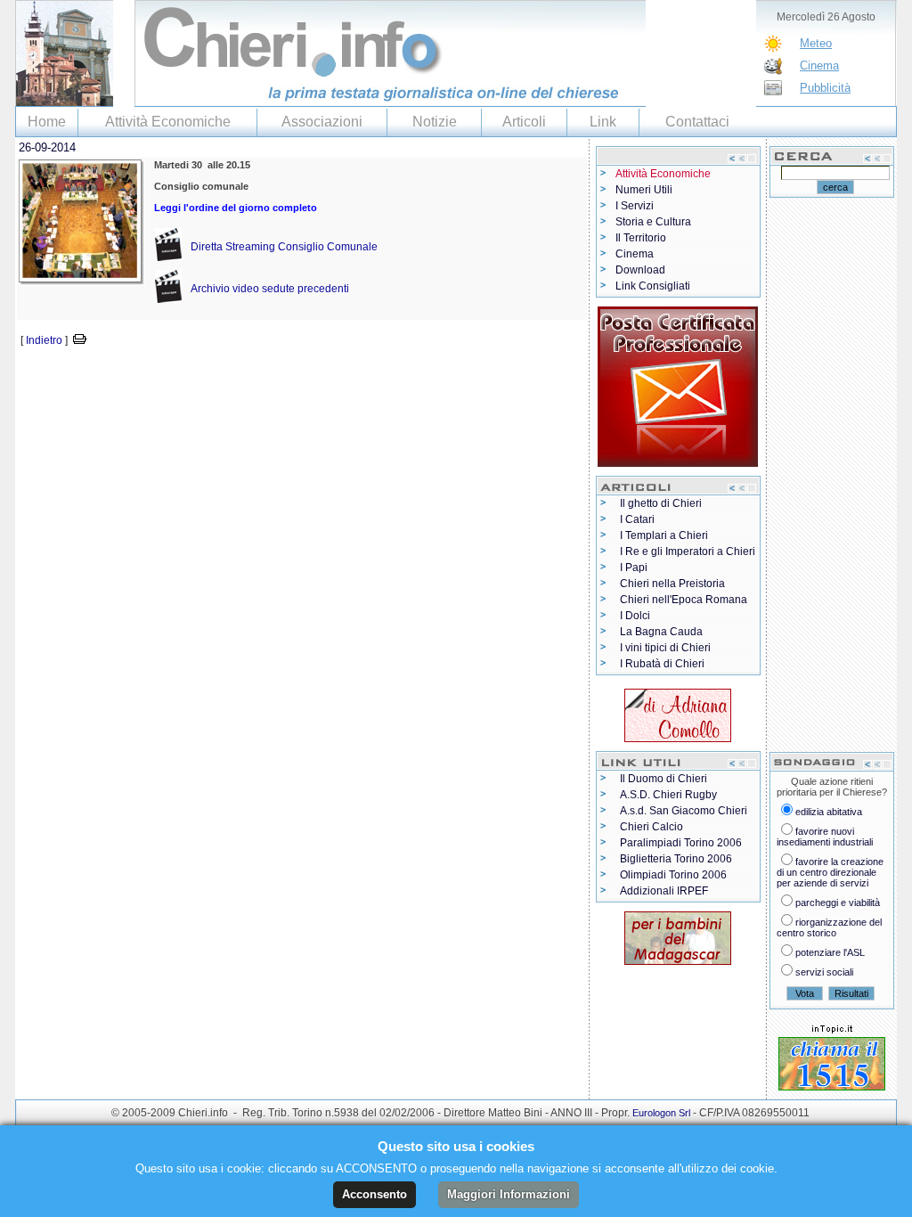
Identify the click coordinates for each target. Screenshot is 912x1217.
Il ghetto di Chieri (661, 503)
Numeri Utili (643, 190)
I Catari (637, 519)
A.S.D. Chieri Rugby (668, 794)
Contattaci (697, 121)
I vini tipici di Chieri (665, 647)
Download (640, 270)
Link (603, 121)
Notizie (434, 121)
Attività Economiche (168, 121)
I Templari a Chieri (664, 535)
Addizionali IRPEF (664, 891)
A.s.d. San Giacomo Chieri (683, 811)
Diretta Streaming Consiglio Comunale (284, 247)
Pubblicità (825, 87)
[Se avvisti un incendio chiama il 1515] (831, 1060)
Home (47, 121)
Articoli (524, 121)
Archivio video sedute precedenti (270, 288)
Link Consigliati (652, 286)
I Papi (633, 567)
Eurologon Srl (661, 1112)
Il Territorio (640, 238)
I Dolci (635, 615)
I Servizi (634, 206)
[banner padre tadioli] (677, 934)
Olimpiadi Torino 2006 (673, 875)
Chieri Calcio (651, 827)
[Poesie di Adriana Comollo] (677, 712)
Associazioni (321, 121)
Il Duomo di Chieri (663, 778)
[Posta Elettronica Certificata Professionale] (678, 383)
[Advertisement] (223, 376)
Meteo (816, 43)
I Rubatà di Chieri (662, 664)
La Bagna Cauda (661, 631)
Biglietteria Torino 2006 (676, 859)
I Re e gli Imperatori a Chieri (687, 551)
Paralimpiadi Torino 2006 (681, 843)
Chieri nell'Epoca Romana (683, 599)
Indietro (44, 340)
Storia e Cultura (653, 222)
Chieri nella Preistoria (672, 583)
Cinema (819, 65)
